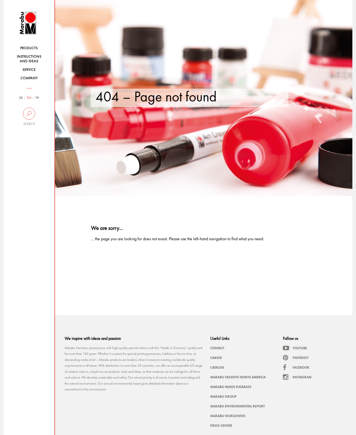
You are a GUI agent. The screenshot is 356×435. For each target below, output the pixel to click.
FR (37, 98)
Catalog (217, 367)
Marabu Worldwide (227, 416)
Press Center (221, 425)
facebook (301, 367)
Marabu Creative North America (238, 377)
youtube (300, 348)
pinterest (301, 357)
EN (29, 98)
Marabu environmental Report (237, 406)
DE (21, 98)
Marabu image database (230, 387)
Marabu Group (223, 396)
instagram (302, 377)
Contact (217, 348)
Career (216, 358)
